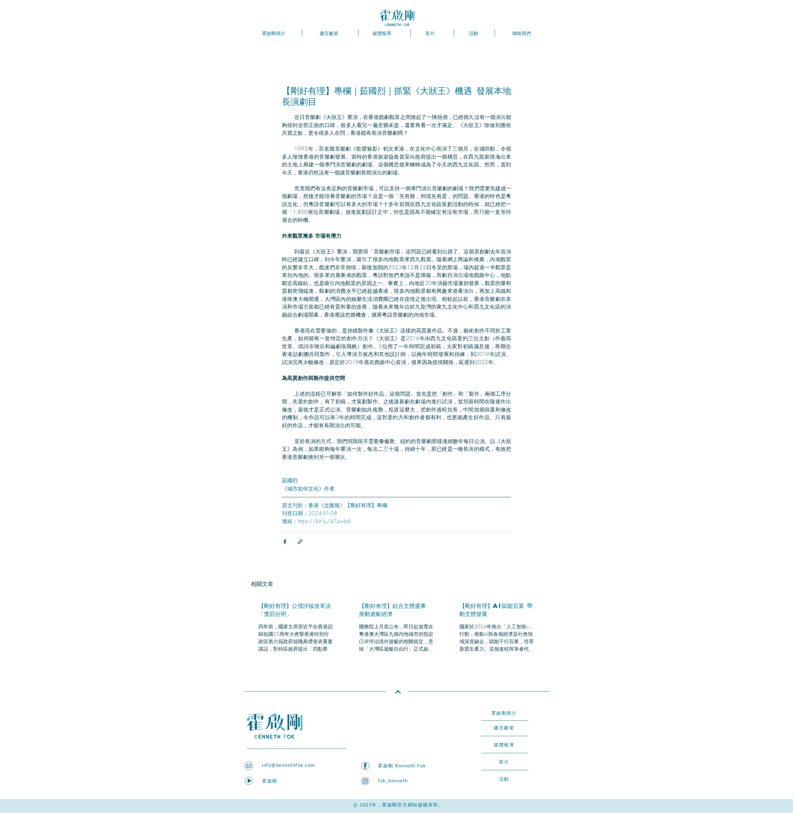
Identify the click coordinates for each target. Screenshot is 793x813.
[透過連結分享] (300, 542)
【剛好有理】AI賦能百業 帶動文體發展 (495, 609)
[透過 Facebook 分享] (285, 542)
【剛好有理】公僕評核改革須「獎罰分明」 (294, 609)
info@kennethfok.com (288, 765)
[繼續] (398, 692)
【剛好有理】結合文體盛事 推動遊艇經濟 (392, 609)
